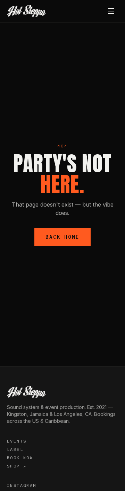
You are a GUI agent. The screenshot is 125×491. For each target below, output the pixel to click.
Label (15, 449)
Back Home (62, 237)
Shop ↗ (16, 466)
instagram (21, 485)
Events (16, 441)
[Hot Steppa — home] (26, 11)
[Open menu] (111, 11)
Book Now (20, 457)
